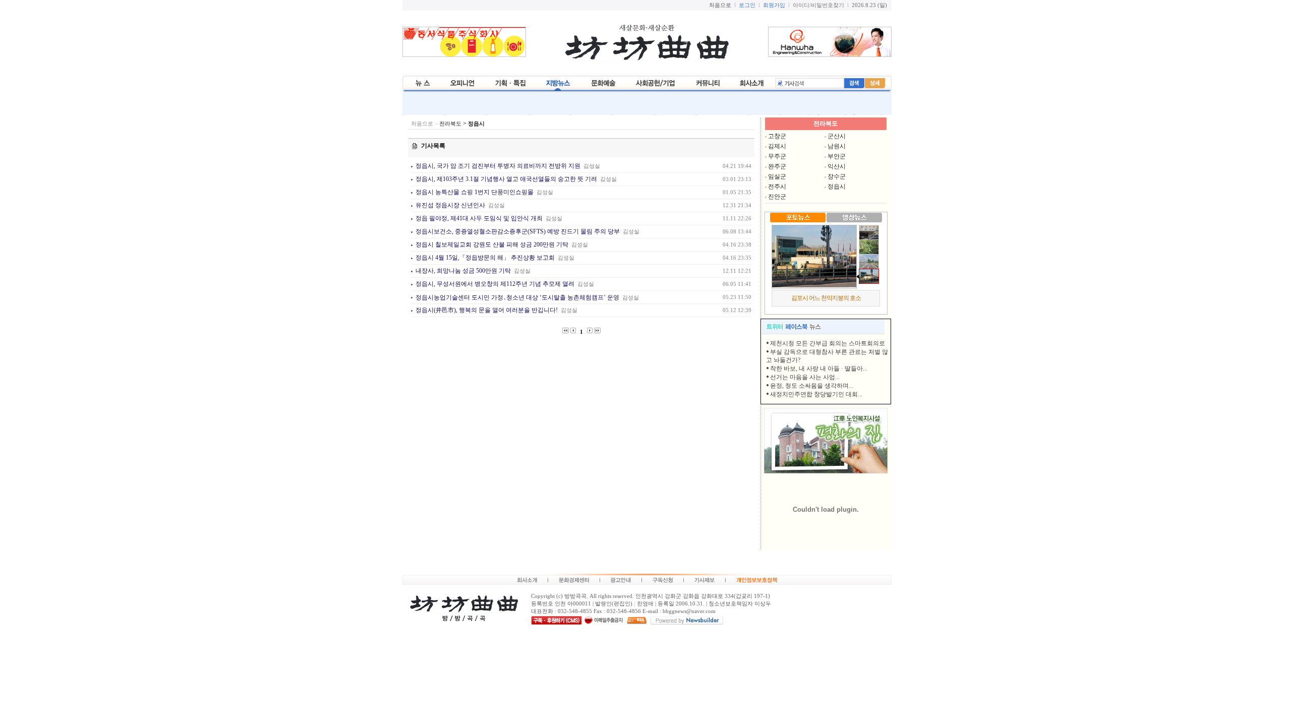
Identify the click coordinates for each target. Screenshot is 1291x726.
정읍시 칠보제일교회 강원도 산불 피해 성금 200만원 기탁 (491, 244)
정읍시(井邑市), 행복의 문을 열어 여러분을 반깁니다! (486, 310)
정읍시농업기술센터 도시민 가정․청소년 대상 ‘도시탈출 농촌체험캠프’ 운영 (516, 297)
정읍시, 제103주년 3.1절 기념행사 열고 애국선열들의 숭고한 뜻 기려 (505, 179)
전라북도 (450, 124)
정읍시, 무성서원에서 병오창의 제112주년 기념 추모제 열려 (495, 283)
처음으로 (422, 124)
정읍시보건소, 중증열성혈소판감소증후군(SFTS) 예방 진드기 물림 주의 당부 (517, 231)
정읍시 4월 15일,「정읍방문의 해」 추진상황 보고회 (484, 257)
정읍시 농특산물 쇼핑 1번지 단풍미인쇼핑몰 (474, 192)
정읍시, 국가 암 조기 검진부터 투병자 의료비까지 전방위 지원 (497, 165)
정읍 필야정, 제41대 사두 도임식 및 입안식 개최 (478, 218)
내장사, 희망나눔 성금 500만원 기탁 (462, 270)
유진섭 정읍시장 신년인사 (449, 205)
